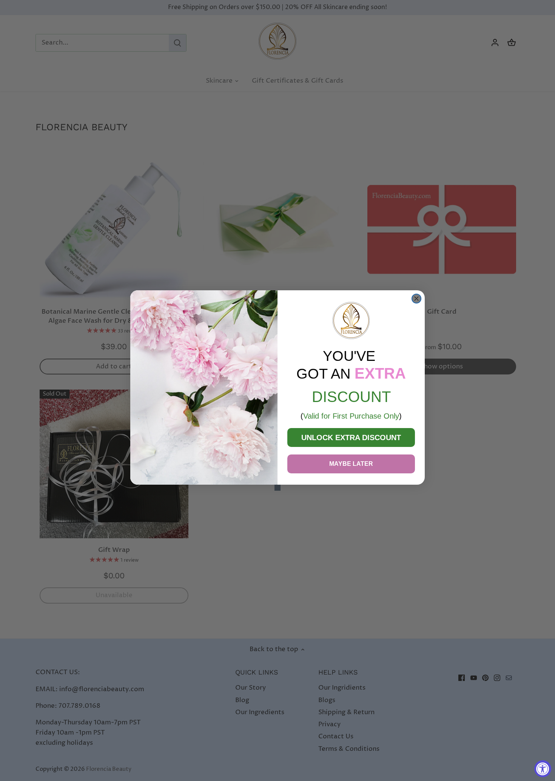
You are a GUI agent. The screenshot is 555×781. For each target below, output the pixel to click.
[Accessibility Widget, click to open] (542, 768)
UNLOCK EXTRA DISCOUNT (351, 437)
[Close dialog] (416, 298)
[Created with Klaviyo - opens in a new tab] (277, 488)
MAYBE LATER (351, 464)
